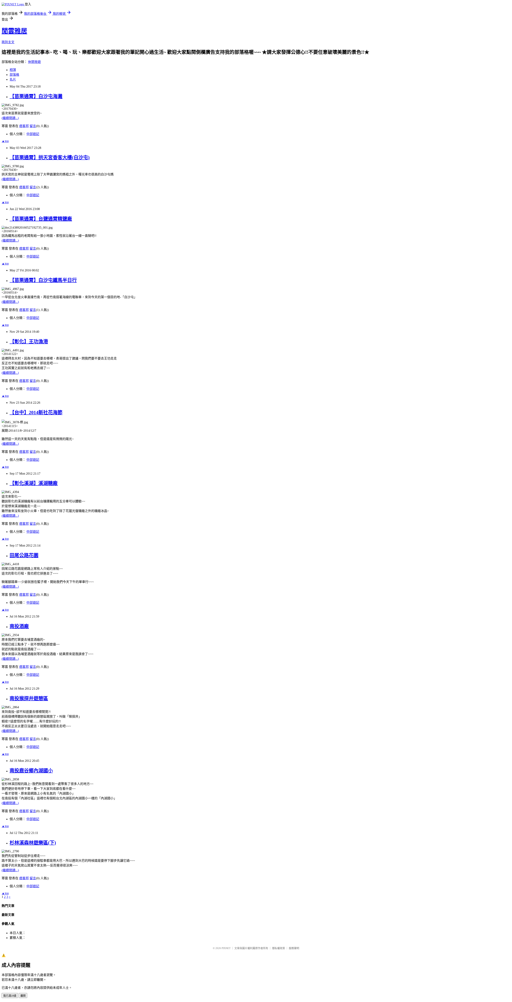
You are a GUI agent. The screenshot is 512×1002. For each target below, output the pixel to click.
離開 (23, 995)
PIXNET (226, 948)
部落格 (14, 74)
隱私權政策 (278, 948)
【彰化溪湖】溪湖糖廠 (34, 483)
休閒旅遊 (34, 62)
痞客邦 (24, 126)
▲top (5, 141)
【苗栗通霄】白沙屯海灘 (36, 96)
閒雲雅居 (14, 31)
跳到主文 (8, 42)
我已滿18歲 (9, 995)
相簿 (13, 70)
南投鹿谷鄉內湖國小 (31, 770)
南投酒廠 (19, 626)
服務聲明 (294, 948)
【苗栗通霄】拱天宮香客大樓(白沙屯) (50, 157)
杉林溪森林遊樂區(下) (33, 842)
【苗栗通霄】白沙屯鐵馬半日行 (43, 280)
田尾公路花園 (24, 555)
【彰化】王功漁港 (29, 341)
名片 (13, 79)
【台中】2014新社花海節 (36, 412)
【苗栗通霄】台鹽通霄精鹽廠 (41, 218)
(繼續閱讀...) (10, 118)
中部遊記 (32, 134)
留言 (33, 126)
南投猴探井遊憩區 (29, 698)
